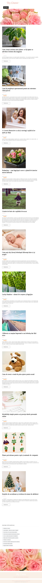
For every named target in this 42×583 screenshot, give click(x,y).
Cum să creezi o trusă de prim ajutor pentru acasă (18, 374)
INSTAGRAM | (21, 577)
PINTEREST (26, 577)
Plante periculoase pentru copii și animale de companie (20, 455)
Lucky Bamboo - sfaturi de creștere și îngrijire (17, 294)
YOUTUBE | (15, 577)
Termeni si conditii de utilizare (16, 580)
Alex (27, 581)
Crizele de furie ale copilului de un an (14, 211)
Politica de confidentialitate (26, 580)
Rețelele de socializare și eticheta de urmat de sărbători (20, 494)
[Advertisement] (20, 515)
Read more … (6, 61)
